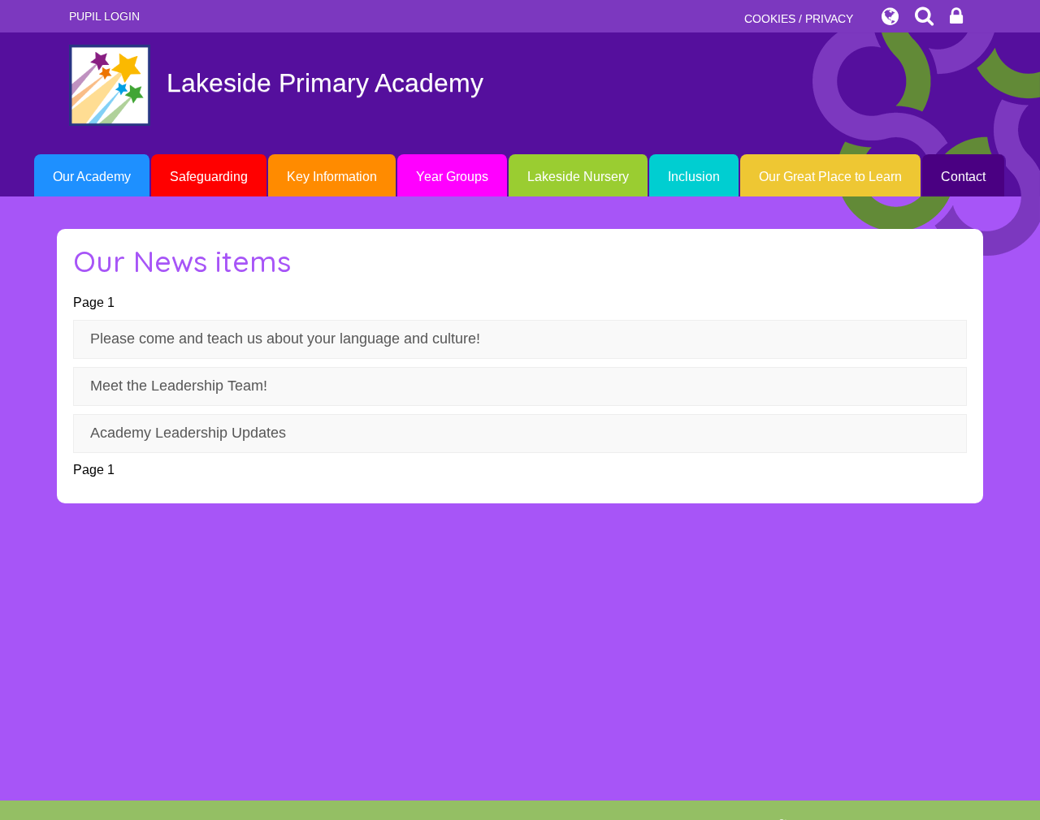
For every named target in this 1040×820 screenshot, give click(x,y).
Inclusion (694, 176)
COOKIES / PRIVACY (798, 18)
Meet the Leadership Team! (178, 386)
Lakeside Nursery (578, 176)
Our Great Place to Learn (830, 176)
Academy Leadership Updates (188, 433)
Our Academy (92, 176)
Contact (963, 176)
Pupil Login (104, 16)
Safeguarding (209, 176)
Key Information (332, 176)
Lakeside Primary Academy (325, 82)
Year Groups (452, 176)
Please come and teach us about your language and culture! (285, 338)
